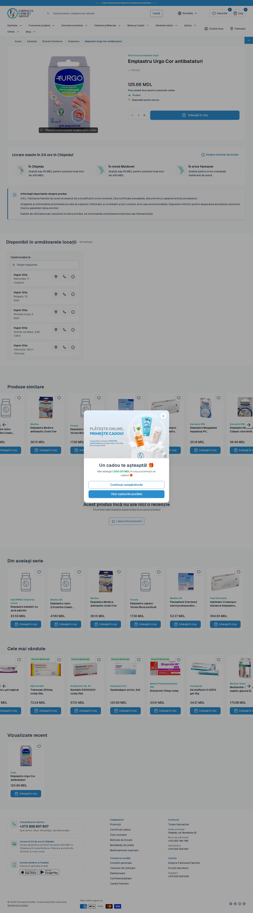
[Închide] (163, 416)
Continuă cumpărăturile (126, 485)
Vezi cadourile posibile (126, 494)
